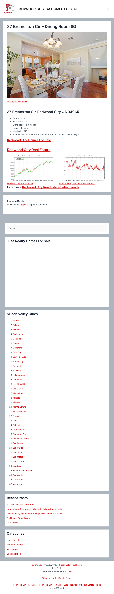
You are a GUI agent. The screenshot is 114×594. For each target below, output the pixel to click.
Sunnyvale (18, 475)
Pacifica (16, 420)
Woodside (17, 484)
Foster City (18, 361)
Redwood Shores (21, 438)
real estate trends (15, 544)
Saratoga (17, 466)
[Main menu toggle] (108, 9)
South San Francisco (23, 470)
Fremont (17, 366)
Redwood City (19, 434)
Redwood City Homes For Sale (29, 140)
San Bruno (18, 443)
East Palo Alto (19, 357)
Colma (16, 343)
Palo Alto (17, 425)
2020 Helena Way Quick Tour (20, 504)
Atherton (17, 320)
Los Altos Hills (19, 384)
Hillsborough (19, 375)
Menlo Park (18, 393)
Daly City (17, 352)
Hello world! (12, 522)
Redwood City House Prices (20, 183)
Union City (18, 479)
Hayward (17, 370)
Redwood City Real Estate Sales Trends (50, 187)
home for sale (13, 540)
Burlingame (18, 334)
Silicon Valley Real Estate (70, 565)
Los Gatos (18, 389)
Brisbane (17, 329)
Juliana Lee (37, 565)
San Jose (17, 452)
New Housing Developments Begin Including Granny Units (34, 509)
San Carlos (18, 448)
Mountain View (20, 411)
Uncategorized (14, 554)
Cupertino (17, 348)
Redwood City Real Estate (28, 150)
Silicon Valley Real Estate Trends (57, 578)
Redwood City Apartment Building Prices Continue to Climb (35, 513)
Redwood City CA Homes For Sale (49, 9)
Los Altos (17, 379)
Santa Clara (18, 461)
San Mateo (18, 457)
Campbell (17, 339)
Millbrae (16, 398)
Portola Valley (19, 429)
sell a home (12, 549)
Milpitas (16, 402)
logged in (23, 204)
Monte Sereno (19, 407)
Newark (16, 416)
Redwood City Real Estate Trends (85, 585)
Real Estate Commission (18, 518)
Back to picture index (17, 101)
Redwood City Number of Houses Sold (77, 183)
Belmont (17, 325)
